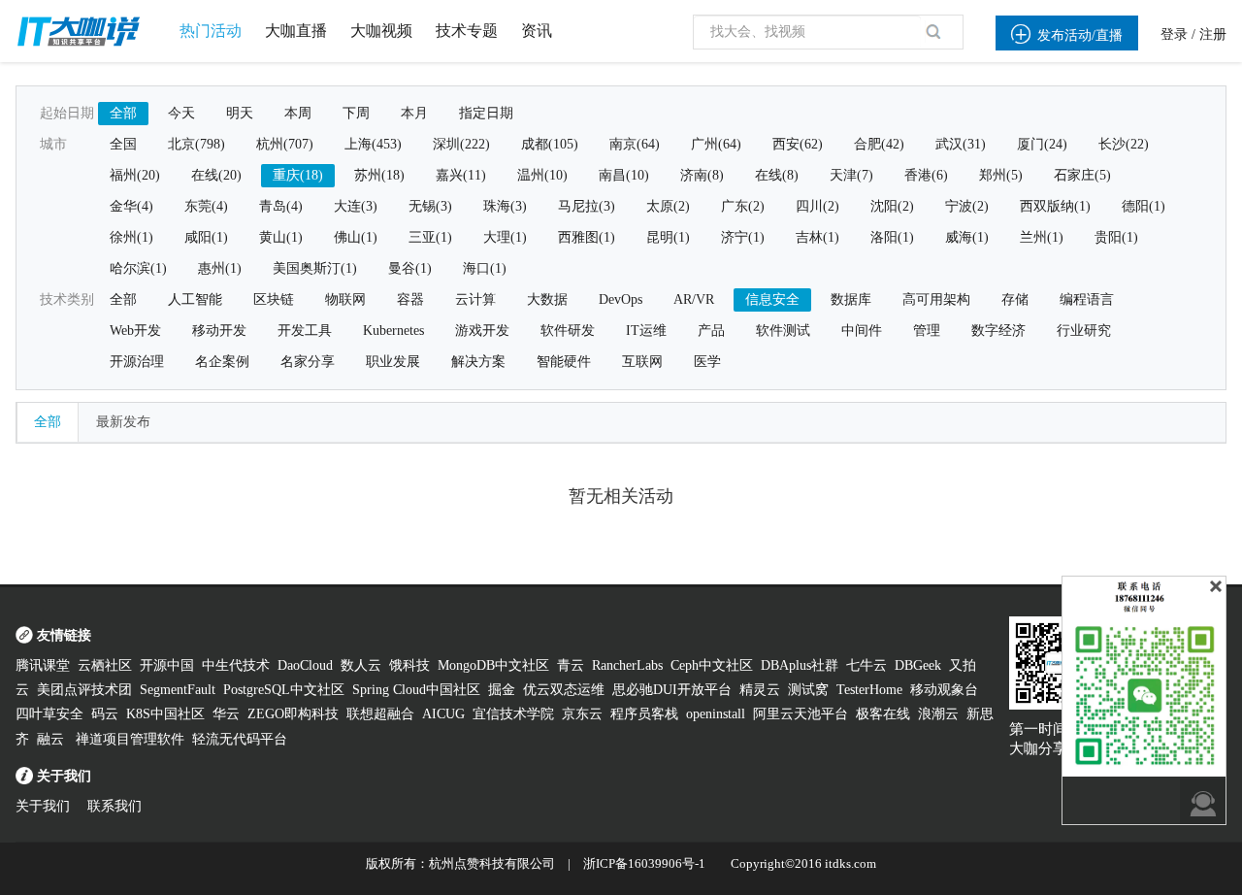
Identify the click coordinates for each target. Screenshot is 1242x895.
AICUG (443, 714)
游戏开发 (482, 330)
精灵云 (759, 689)
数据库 (851, 299)
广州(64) (716, 144)
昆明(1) (668, 237)
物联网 (345, 299)
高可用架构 (936, 299)
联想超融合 (380, 714)
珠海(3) (505, 206)
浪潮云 (938, 714)
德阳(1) (1143, 206)
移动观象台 (944, 689)
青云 (570, 665)
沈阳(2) (892, 206)
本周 (297, 113)
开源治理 (137, 361)
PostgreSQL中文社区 (283, 689)
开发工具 (305, 330)
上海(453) (373, 144)
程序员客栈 (644, 714)
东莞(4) (206, 206)
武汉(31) (960, 144)
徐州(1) (131, 237)
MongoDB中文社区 (493, 665)
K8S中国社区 (165, 714)
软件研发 (567, 330)
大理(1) (505, 237)
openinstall (715, 714)
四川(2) (817, 206)
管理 (926, 330)
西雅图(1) (586, 237)
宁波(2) (967, 206)
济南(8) (702, 175)
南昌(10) (624, 175)
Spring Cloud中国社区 (416, 689)
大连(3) (355, 206)
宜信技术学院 (513, 714)
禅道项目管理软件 (130, 739)
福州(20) (135, 175)
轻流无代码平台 (239, 739)
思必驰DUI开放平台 (672, 689)
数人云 (361, 665)
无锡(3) (430, 206)
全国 (123, 144)
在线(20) (216, 175)
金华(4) (131, 206)
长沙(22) (1123, 144)
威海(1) (967, 237)
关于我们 (43, 806)
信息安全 (772, 299)
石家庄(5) (1082, 175)
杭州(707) (284, 144)
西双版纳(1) (1055, 206)
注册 (1212, 34)
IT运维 (646, 330)
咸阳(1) (206, 237)
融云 (52, 739)
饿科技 (409, 665)
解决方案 (478, 361)
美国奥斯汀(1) (315, 268)
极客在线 (883, 714)
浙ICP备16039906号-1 (644, 863)
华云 (226, 714)
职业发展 (393, 361)
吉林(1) (817, 237)
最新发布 (123, 421)
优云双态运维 (564, 689)
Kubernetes (393, 330)
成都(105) (549, 144)
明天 (239, 113)
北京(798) (196, 144)
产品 (711, 330)
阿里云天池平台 (800, 714)
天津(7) (851, 175)
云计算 (475, 299)
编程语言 (1087, 299)
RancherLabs (627, 665)
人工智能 (195, 299)
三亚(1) (430, 237)
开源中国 (167, 665)
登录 (1174, 34)
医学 (707, 361)
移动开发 (219, 330)
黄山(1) (281, 237)
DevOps (620, 299)
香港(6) (926, 175)
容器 (410, 299)
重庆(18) (298, 175)
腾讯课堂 (43, 665)
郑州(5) (1001, 175)
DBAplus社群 (799, 665)
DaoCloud (305, 665)
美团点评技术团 (84, 689)
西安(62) (797, 144)
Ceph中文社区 (711, 665)
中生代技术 (236, 665)
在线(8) (777, 175)
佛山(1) (355, 237)
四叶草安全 (49, 714)
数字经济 (998, 330)
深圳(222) (461, 144)
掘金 (501, 689)
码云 (104, 714)
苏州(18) (379, 175)
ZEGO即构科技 (293, 714)
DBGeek (918, 665)
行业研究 (1084, 330)
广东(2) (743, 206)
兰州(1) (1041, 237)
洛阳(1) (892, 237)
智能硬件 (564, 361)
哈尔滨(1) (138, 268)
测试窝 (808, 689)
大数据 (547, 299)
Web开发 (135, 330)
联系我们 (114, 806)
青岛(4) (281, 206)
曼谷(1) (410, 268)
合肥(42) (879, 144)
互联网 (642, 361)
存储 (1015, 299)
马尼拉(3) (586, 206)
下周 (356, 113)
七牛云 (866, 665)
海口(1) (485, 268)
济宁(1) (743, 237)
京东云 (582, 714)
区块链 (273, 299)
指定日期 (486, 113)
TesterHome (869, 689)
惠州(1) (220, 268)
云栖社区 (105, 665)
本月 (414, 113)
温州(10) (542, 175)
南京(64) (634, 144)
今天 (181, 113)
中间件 (861, 330)
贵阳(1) (1116, 237)
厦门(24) (1042, 144)
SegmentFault (177, 689)
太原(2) (668, 206)
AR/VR (693, 299)
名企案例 (222, 361)
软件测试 (783, 330)
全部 (123, 113)
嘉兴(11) (461, 175)
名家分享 (307, 361)
